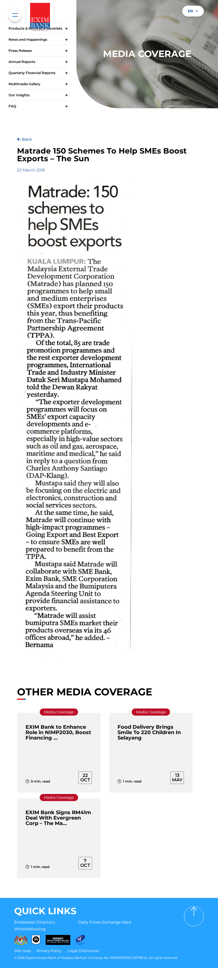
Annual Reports (22, 62)
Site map (22, 950)
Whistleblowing (30, 929)
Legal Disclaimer (83, 950)
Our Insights (19, 95)
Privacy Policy (49, 950)
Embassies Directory (34, 922)
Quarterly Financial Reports (32, 73)
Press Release (20, 50)
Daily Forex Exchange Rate (104, 922)
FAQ (12, 106)
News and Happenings (28, 39)
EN (190, 11)
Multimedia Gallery (24, 84)
